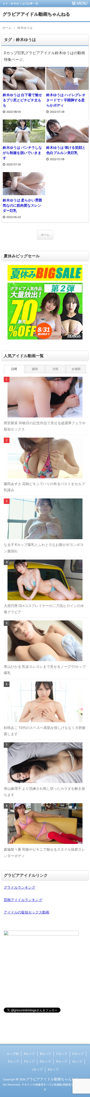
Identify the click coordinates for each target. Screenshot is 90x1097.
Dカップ (78, 1054)
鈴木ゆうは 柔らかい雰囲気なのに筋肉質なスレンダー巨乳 (22, 205)
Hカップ (61, 1061)
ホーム (45, 234)
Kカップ (53, 1069)
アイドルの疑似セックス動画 (26, 912)
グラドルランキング (19, 887)
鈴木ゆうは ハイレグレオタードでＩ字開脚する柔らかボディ (66, 100)
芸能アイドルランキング (23, 900)
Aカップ (29, 1054)
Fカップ (29, 1061)
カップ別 (12, 1054)
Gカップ (45, 1061)
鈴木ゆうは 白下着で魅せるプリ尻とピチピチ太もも (22, 100)
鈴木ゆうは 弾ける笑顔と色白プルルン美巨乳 (66, 150)
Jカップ (37, 1069)
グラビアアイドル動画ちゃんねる (36, 14)
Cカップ (61, 1054)
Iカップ (77, 1061)
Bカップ (45, 1054)
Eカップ (13, 1061)
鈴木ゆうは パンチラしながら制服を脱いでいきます (22, 153)
